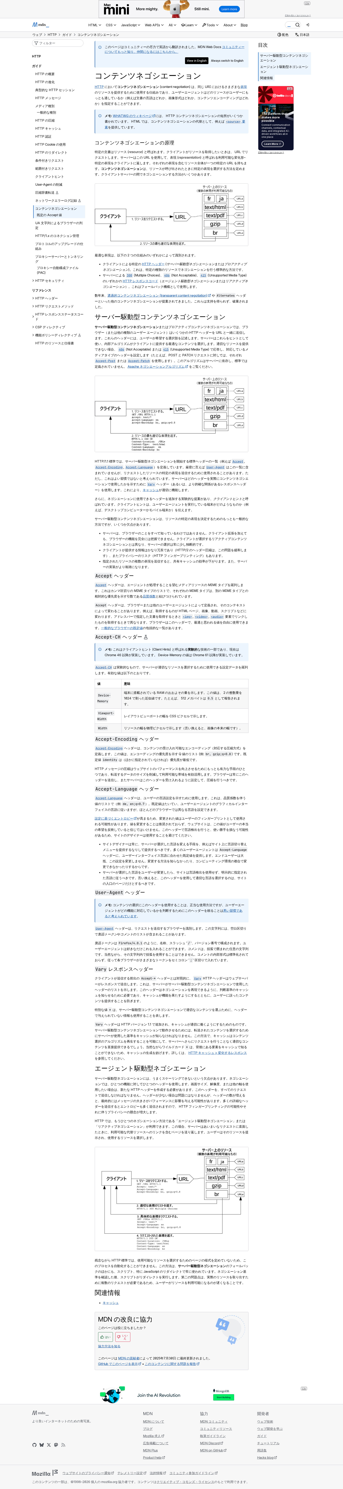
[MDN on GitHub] (34, 1445)
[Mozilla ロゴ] (45, 1473)
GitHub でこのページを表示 (118, 1364)
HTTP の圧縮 (45, 120)
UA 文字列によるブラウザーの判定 (58, 225)
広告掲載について (156, 1443)
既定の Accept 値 (49, 215)
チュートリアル (268, 1443)
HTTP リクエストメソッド (54, 306)
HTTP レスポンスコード (140, 281)
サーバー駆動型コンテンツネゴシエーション (284, 57)
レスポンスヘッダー (124, 969)
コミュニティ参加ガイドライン (191, 1473)
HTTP (99, 87)
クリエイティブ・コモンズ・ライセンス (185, 1482)
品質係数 (149, 596)
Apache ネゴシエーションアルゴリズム (156, 367)
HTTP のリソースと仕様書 (54, 343)
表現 (243, 87)
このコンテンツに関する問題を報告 (170, 1364)
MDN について (153, 1421)
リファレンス (41, 290)
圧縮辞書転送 (44, 192)
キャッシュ (151, 490)
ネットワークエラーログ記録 (56, 200)
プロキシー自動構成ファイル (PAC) (57, 270)
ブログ (148, 1429)
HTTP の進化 (45, 82)
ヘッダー (114, 576)
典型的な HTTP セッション (55, 90)
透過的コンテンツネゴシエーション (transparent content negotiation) (157, 295)
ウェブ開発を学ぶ (270, 1429)
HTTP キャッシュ (48, 128)
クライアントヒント (49, 176)
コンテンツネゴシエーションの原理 (134, 143)
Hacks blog (265, 1458)
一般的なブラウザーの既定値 (122, 628)
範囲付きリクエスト (49, 168)
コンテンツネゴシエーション (56, 209)
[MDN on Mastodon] (56, 1445)
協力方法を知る (109, 1346)
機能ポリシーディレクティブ (56, 335)
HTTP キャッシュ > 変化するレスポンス (217, 1053)
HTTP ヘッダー (153, 264)
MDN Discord (210, 1443)
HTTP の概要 (45, 74)
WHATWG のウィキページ (132, 116)
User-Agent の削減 (48, 184)
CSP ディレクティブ (50, 327)
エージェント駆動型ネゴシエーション (284, 69)
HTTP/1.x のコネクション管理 (57, 236)
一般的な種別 (46, 112)
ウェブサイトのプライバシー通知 (86, 1473)
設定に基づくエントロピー (114, 818)
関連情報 (266, 78)
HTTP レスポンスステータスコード (59, 316)
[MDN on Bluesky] (41, 1445)
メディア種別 (44, 106)
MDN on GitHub (211, 1450)
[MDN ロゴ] (40, 1413)
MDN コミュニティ (214, 1421)
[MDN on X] (48, 1445)
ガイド (37, 66)
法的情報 (156, 1473)
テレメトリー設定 (130, 1473)
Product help (152, 1458)
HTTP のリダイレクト (51, 152)
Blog (244, 25)
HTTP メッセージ (48, 98)
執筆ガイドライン (213, 1436)
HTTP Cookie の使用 (50, 144)
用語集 (262, 1450)
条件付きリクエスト (49, 160)
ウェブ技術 (265, 1421)
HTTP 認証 (43, 136)
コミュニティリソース (216, 1429)
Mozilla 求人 (152, 1436)
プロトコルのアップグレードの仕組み (59, 246)
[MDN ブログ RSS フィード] (63, 1445)
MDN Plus (150, 1450)
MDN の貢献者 (128, 1358)
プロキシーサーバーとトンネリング (59, 259)
